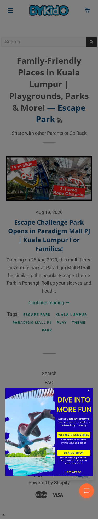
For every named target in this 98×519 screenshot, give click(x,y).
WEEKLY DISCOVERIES (73, 434)
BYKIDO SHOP (73, 452)
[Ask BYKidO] (86, 490)
